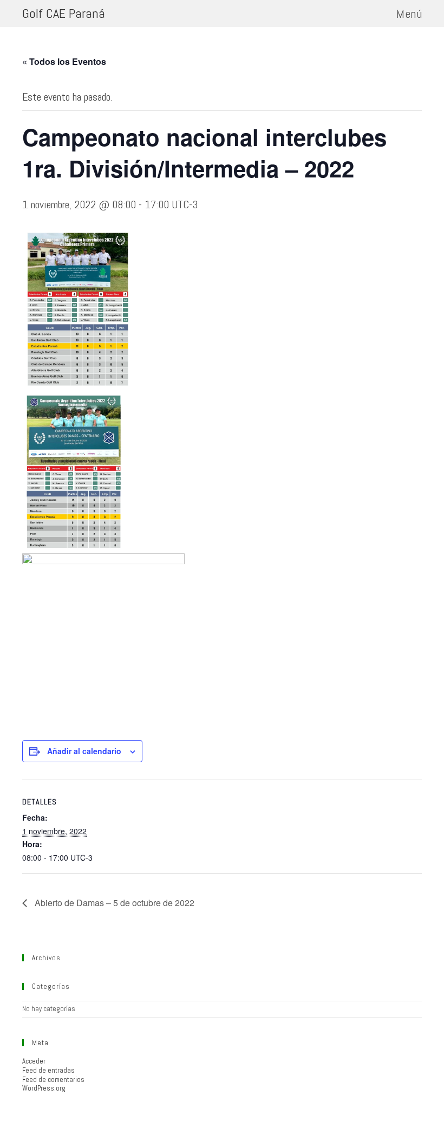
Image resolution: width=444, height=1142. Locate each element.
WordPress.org (44, 1088)
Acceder (33, 1061)
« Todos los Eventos (64, 61)
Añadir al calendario (84, 750)
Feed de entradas (48, 1070)
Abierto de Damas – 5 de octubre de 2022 (113, 902)
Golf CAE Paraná (63, 13)
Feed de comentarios (53, 1079)
